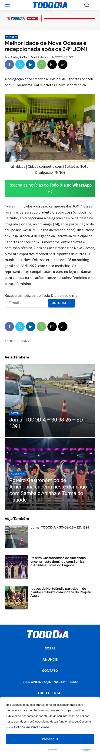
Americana (18, 473)
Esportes (11, 37)
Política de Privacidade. (32, 727)
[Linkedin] (30, 64)
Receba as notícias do (50, 185)
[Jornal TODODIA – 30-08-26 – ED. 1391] (50, 400)
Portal (15, 413)
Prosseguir (50, 739)
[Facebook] (9, 64)
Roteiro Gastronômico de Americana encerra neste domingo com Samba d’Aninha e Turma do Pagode (58, 561)
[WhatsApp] (41, 64)
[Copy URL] (62, 64)
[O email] (52, 64)
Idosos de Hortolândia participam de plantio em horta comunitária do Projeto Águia (60, 592)
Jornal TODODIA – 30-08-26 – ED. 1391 (59, 527)
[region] (50, 726)
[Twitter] (20, 64)
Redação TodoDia (22, 57)
